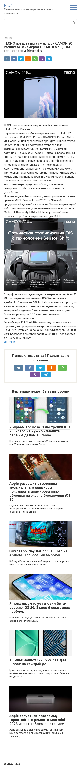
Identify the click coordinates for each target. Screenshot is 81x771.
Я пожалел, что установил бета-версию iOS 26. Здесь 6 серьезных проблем (39, 607)
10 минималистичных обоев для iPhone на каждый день (37, 662)
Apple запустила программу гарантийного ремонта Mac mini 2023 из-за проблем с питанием (37, 720)
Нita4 (8, 6)
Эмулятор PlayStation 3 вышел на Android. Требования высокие (38, 553)
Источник (10, 342)
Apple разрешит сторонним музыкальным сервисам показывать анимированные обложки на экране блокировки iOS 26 (40, 491)
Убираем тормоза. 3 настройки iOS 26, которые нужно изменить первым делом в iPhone (39, 431)
